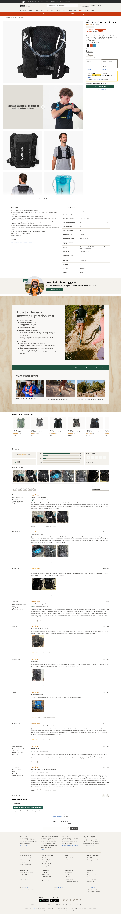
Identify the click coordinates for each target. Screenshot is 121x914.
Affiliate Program (69, 879)
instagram (64, 900)
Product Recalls (92, 908)
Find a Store (59, 887)
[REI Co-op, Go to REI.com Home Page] (22, 5)
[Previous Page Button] (103, 795)
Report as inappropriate (50, 526)
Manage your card (91, 845)
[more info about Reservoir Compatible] (107, 222)
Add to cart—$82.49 (100, 86)
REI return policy (102, 89)
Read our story (23, 845)
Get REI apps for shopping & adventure (49, 897)
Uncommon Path (46, 878)
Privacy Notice (51, 908)
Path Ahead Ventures (47, 881)
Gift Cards (67, 860)
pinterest (74, 900)
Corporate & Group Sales (71, 881)
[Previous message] (38, 13)
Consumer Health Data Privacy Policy (78, 908)
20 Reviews (30, 454)
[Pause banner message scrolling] (83, 13)
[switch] (14, 489)
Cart (100, 5)
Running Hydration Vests (11, 17)
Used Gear (22, 877)
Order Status (45, 857)
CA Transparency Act (47, 910)
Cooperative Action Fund (93, 874)
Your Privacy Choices (40, 908)
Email (44, 826)
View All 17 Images (42, 198)
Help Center (25, 887)
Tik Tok (67, 900)
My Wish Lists (23, 862)
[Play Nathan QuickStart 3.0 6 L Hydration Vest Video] (43, 107)
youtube (77, 900)
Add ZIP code (105, 69)
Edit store (88, 69)
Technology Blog (91, 879)
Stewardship (90, 881)
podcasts (81, 900)
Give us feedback (57, 816)
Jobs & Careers (68, 872)
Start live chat (56, 289)
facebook (70, 900)
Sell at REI (67, 877)
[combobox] (62, 5)
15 (60, 453)
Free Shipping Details (92, 860)
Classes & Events (46, 876)
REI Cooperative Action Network (70, 845)
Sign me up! (74, 828)
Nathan (88, 20)
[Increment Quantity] (94, 56)
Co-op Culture (68, 874)
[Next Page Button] (107, 795)
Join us (42, 849)
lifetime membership (97, 79)
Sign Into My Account (25, 857)
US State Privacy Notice (62, 908)
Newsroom (90, 877)
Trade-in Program (24, 879)
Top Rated (90, 26)
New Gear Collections (25, 874)
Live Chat (93, 887)
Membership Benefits (25, 864)
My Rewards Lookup (25, 860)
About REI (90, 872)
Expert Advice (45, 874)
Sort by (93, 486)
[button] (43, 52)
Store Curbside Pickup (48, 864)
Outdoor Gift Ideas (69, 857)
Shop (28, 6)
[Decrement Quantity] (87, 56)
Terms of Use (28, 908)
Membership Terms (59, 910)
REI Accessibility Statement (72, 910)
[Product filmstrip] (60, 475)
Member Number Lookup (26, 872)
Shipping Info (45, 866)
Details (89, 77)
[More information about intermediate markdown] (104, 31)
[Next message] (81, 13)
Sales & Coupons (91, 857)
